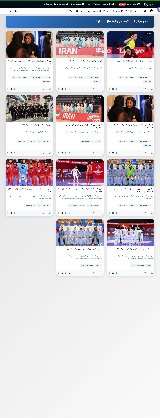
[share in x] (113, 89)
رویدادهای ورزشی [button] (94, 4)
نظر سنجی (84, 11)
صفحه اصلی (139, 11)
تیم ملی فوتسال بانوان (145, 77)
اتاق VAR (108, 11)
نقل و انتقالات (71, 11)
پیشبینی (95, 11)
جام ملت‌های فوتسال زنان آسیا (77, 205)
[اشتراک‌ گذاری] (120, 89)
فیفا (49, 77)
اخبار (127, 11)
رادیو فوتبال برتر (108, 4)
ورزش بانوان (133, 77)
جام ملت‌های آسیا (30, 205)
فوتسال (98, 141)
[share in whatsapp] (109, 89)
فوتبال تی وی (128, 4)
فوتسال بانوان (123, 77)
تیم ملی (98, 265)
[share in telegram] (116, 89)
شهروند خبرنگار (75, 4)
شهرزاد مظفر (148, 81)
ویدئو (118, 11)
